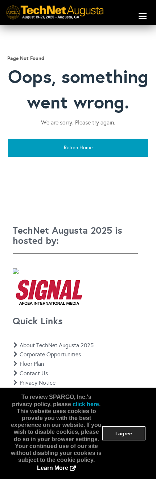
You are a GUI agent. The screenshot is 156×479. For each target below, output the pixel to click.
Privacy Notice (38, 382)
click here (86, 404)
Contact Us (34, 373)
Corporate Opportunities (50, 354)
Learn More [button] (52, 468)
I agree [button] (123, 433)
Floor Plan (32, 363)
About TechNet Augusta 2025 (57, 345)
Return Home (78, 148)
